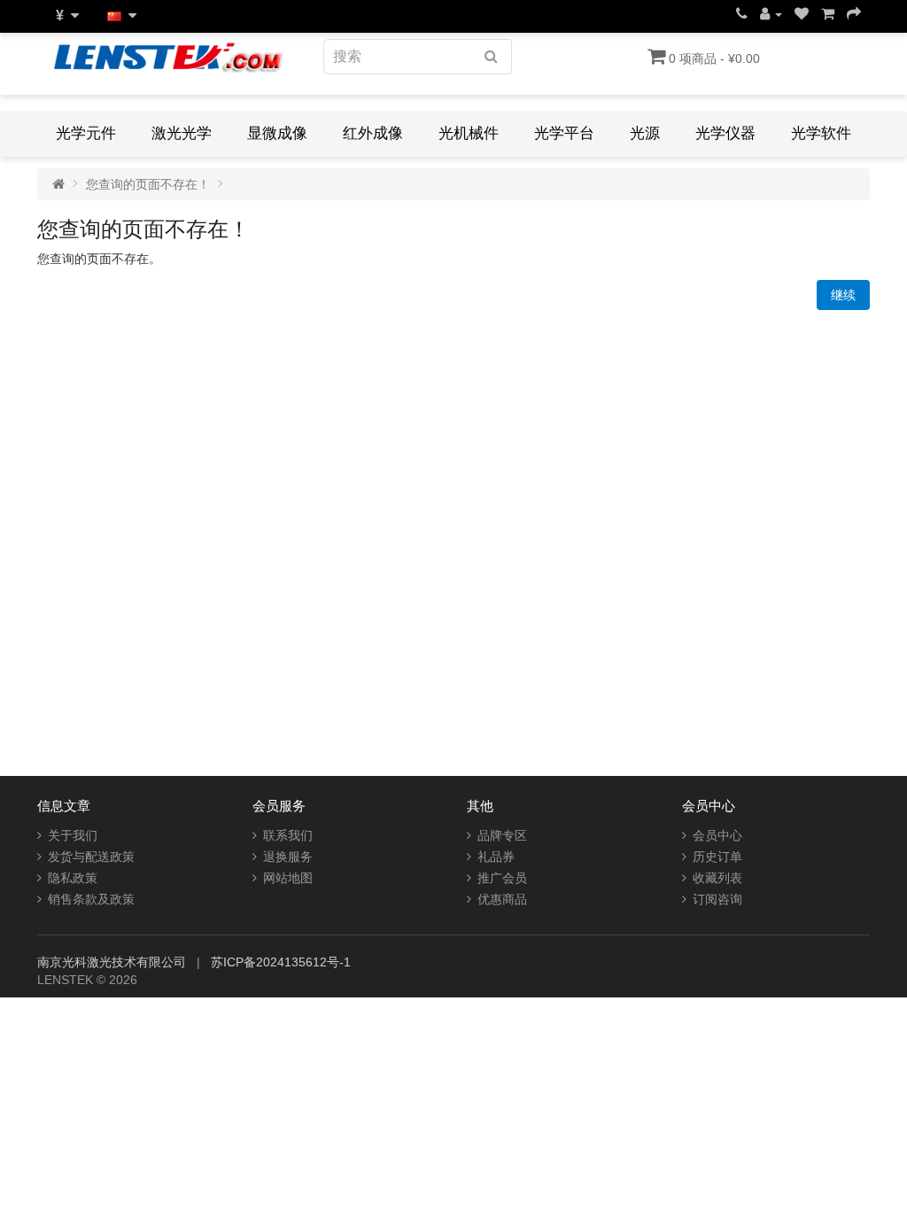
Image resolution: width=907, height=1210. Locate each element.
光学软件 (821, 133)
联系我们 (288, 835)
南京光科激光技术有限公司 (113, 962)
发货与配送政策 (91, 856)
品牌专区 (502, 835)
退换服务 (288, 856)
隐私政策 (72, 878)
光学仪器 (725, 133)
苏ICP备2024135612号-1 (281, 962)
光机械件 (468, 133)
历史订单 (717, 856)
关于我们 (72, 835)
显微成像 (277, 133)
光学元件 (86, 133)
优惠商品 (502, 899)
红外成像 (373, 133)
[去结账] (854, 14)
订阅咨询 (717, 899)
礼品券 (496, 856)
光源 (645, 133)
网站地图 (288, 878)
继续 (843, 295)
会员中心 (717, 835)
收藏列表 (717, 878)
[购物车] (827, 14)
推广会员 (502, 878)
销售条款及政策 (91, 899)
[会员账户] (771, 14)
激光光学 (181, 133)
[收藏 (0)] (802, 14)
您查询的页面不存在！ (148, 184)
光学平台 (564, 133)
